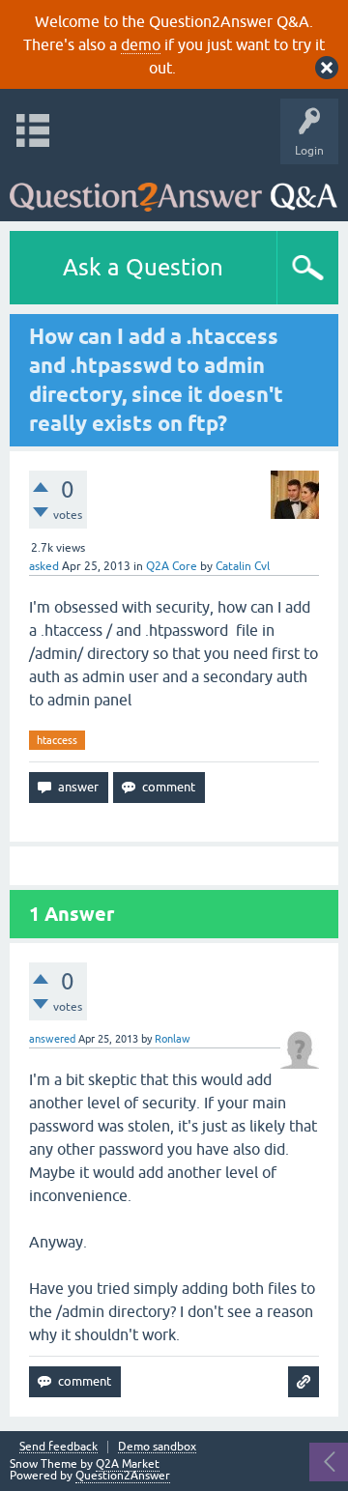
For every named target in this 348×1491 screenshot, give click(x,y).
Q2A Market (128, 1464)
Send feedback (58, 1447)
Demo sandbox (157, 1447)
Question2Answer (122, 1475)
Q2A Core (171, 566)
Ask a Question (143, 267)
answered (52, 1039)
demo (140, 44)
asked (44, 566)
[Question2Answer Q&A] (173, 188)
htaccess (57, 740)
